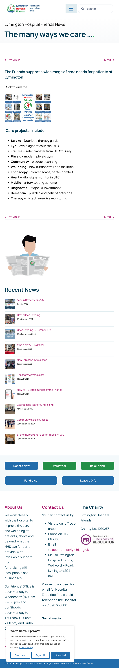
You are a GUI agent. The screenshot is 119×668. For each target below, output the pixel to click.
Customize (20, 655)
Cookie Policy (26, 647)
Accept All (61, 655)
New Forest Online (84, 663)
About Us (13, 507)
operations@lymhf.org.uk (70, 550)
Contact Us (53, 507)
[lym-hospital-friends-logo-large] (23, 5)
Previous (14, 60)
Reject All (40, 655)
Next (107, 60)
